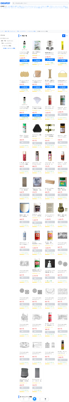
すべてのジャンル (4, 38)
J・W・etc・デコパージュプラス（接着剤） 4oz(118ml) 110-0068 (24, 163)
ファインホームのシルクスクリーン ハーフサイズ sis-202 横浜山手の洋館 (37, 325)
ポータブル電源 (37, 7)
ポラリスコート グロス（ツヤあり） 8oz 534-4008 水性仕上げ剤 (24, 243)
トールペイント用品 (6, 45)
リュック (27, 7)
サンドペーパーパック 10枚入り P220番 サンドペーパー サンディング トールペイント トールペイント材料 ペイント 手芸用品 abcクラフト (37, 107)
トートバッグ (45, 7)
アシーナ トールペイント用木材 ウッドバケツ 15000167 (37, 81)
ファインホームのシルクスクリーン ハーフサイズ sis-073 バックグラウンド (24, 271)
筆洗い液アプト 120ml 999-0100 (62, 189)
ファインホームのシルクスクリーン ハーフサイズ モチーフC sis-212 (36, 298)
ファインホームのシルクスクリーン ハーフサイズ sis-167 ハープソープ (24, 353)
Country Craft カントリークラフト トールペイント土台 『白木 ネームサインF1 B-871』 (62, 81)
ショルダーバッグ (51, 7)
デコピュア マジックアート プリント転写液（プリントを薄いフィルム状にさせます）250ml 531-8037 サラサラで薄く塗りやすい (62, 108)
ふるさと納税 (10, 6)
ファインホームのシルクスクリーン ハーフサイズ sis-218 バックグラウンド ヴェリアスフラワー (63, 298)
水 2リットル (13, 7)
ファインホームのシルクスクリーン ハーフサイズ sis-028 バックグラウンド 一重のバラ (63, 243)
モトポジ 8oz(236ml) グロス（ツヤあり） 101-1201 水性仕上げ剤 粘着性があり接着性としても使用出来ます (37, 242)
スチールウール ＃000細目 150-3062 (24, 380)
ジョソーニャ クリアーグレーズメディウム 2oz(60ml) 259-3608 (36, 163)
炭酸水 (48, 6)
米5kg (20, 6)
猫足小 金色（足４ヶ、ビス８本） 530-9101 (62, 215)
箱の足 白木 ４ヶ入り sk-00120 (24, 215)
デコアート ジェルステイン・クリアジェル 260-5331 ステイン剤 (62, 163)
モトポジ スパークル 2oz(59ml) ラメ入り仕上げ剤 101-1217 (50, 324)
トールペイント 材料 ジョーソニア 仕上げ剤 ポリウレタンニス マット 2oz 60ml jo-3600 (24, 107)
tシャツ (57, 7)
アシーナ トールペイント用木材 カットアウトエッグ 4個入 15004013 (24, 81)
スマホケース (43, 6)
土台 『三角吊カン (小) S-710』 (36, 52)
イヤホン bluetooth (21, 7)
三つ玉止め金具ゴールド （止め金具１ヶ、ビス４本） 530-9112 (49, 135)
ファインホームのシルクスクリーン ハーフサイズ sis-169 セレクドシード (37, 353)
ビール (39, 6)
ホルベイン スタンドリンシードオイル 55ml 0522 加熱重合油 (63, 136)
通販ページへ (50, 115)
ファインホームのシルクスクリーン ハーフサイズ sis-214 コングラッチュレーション (50, 298)
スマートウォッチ (25, 6)
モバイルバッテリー (33, 6)
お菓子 (15, 6)
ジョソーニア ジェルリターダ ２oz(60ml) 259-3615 (49, 163)
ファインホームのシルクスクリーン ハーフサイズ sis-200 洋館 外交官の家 (24, 325)
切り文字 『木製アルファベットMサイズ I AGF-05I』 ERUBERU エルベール (50, 81)
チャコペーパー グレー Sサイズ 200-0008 (37, 380)
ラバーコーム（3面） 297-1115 (37, 135)
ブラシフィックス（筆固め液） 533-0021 (36, 189)
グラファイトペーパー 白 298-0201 (24, 189)
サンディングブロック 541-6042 (49, 189)
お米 (41, 7)
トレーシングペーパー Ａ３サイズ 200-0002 (49, 215)
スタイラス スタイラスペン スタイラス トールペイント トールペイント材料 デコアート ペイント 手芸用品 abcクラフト (62, 52)
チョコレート (62, 7)
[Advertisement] (34, 19)
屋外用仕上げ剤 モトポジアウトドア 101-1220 (36, 270)
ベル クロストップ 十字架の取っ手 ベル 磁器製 (50, 271)
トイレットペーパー (58, 6)
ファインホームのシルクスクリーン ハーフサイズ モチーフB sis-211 (24, 298)
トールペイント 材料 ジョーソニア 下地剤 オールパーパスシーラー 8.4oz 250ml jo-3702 (24, 52)
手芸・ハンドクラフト (6, 43)
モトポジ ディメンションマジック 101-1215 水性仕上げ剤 (62, 352)
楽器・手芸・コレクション (7, 40)
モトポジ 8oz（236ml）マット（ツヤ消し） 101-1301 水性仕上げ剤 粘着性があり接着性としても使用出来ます (50, 242)
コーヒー (9, 7)
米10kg (64, 6)
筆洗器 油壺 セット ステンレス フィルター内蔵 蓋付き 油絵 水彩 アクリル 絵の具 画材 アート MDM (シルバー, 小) (50, 53)
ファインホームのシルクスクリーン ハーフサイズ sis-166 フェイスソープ (63, 325)
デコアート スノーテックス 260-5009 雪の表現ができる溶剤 (37, 215)
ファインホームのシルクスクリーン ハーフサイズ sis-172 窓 (50, 353)
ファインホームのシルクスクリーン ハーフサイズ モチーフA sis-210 (62, 271)
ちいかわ (5, 7)
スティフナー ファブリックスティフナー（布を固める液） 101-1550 (50, 107)
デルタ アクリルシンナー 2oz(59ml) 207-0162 (24, 136)
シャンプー (31, 7)
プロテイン (52, 6)
